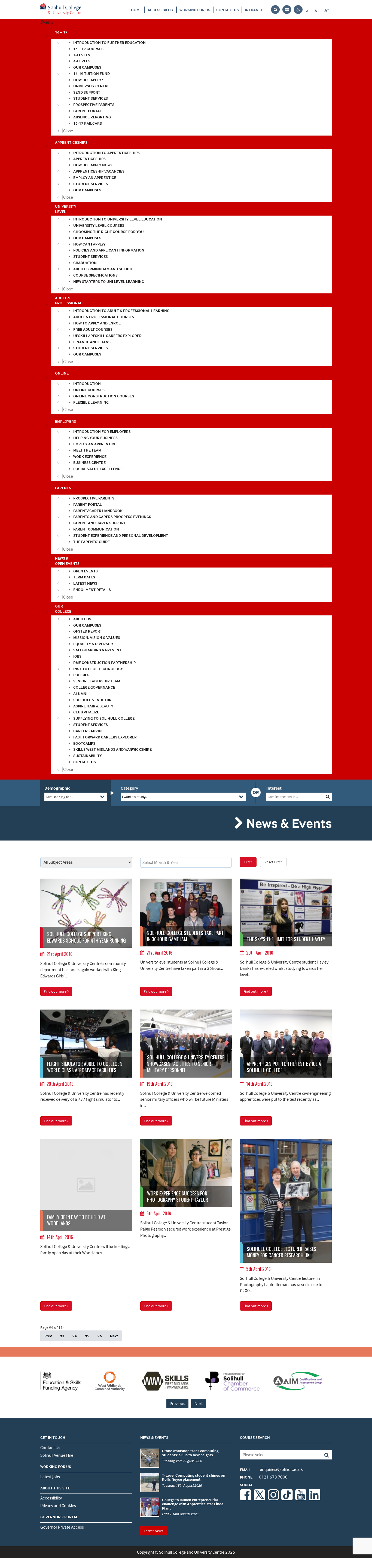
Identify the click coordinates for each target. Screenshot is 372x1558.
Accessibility (160, 9)
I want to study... (135, 796)
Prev (48, 1335)
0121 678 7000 (264, 1477)
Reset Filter (273, 862)
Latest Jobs (50, 1476)
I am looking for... (59, 796)
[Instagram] (273, 1498)
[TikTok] (287, 1498)
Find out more (55, 991)
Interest (274, 788)
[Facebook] (245, 1498)
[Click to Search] (327, 797)
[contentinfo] (86, 932)
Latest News (153, 1530)
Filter (248, 862)
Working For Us (194, 9)
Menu (47, 22)
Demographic (57, 788)
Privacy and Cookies (58, 1505)
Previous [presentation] (177, 1403)
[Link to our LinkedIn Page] (314, 1498)
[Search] (322, 1454)
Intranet (254, 9)
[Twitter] (259, 1498)
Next (114, 1335)
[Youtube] (301, 1498)
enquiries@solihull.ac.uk (271, 1469)
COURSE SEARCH (255, 1437)
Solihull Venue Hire (56, 1455)
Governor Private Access (62, 1527)
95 (87, 1335)
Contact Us (227, 9)
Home (136, 9)
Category (129, 788)
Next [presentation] (198, 1403)
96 (99, 1335)
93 (62, 1335)
